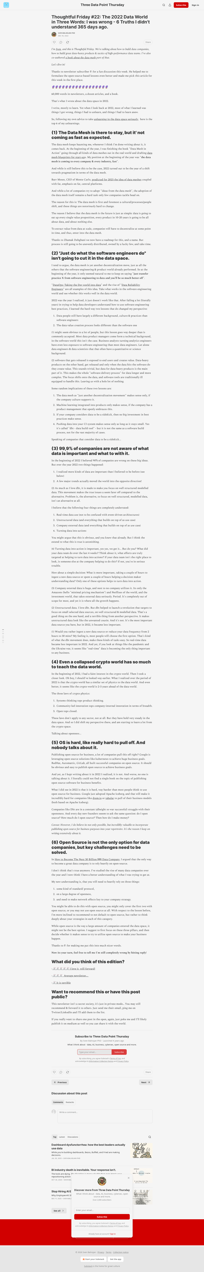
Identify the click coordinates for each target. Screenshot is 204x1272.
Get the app (115, 1259)
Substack (88, 1266)
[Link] (47, 135)
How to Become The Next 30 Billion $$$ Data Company (87, 859)
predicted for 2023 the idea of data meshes (116, 180)
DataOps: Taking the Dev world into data (77, 285)
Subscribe (181, 5)
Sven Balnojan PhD (66, 33)
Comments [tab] (58, 1102)
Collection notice (121, 1252)
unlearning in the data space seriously (116, 119)
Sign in (195, 5)
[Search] (164, 5)
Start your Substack (94, 1259)
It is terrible (63, 983)
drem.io (97, 798)
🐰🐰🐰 (57, 976)
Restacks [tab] (70, 1102)
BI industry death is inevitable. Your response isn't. (83, 1170)
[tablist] (63, 1102)
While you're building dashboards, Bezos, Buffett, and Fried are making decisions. (85, 1153)
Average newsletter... (75, 976)
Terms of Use (115, 1223)
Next (143, 1082)
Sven (58, 49)
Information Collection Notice (101, 1226)
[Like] (54, 42)
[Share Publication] (170, 5)
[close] (128, 1178)
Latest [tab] (62, 1137)
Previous (62, 1082)
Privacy (101, 1252)
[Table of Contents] (3, 636)
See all (57, 1210)
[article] (102, 1153)
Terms (108, 1252)
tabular (109, 798)
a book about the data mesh (81, 58)
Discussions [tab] (73, 1137)
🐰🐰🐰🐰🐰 (60, 969)
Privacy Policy (123, 1226)
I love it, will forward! (82, 969)
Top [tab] (54, 1137)
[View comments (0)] (61, 42)
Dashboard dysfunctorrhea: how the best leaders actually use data (88, 1146)
